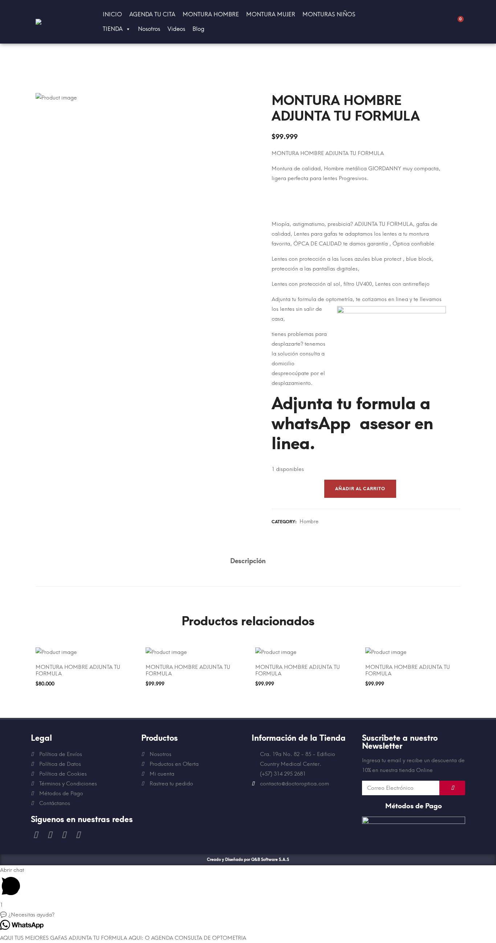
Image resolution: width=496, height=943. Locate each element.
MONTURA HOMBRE (211, 14)
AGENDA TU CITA (152, 14)
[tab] (248, 561)
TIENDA (113, 28)
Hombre (309, 522)
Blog (198, 28)
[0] (457, 21)
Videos (176, 28)
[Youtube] (49, 835)
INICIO (112, 14)
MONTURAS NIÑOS (328, 14)
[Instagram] (63, 835)
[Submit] (452, 788)
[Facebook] (35, 835)
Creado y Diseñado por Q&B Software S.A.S (248, 859)
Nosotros (149, 28)
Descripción (248, 561)
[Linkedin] (77, 835)
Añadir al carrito (360, 488)
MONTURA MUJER (270, 14)
